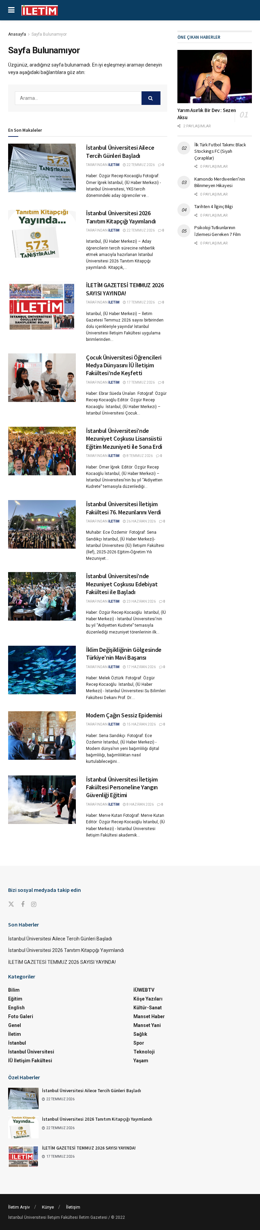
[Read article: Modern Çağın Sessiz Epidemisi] (42, 735)
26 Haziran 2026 (141, 521)
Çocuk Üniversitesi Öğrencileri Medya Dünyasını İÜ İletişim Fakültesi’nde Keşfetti (123, 365)
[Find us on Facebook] (22, 904)
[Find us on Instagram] (33, 904)
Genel (14, 1025)
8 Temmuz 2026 (139, 456)
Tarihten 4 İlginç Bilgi (213, 206)
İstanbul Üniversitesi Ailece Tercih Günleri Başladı (120, 151)
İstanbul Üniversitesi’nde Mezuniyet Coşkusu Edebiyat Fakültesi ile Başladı (122, 584)
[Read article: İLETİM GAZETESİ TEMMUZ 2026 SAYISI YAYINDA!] (42, 305)
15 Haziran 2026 (141, 724)
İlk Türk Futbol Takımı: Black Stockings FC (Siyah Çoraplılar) (220, 151)
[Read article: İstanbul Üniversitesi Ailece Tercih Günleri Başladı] (42, 168)
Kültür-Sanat (147, 1007)
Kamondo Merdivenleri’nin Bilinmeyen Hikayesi (219, 182)
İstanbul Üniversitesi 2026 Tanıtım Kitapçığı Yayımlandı (121, 217)
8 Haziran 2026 (140, 804)
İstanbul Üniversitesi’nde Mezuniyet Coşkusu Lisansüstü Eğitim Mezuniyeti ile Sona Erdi (124, 439)
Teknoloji (144, 1051)
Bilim (14, 990)
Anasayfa (17, 34)
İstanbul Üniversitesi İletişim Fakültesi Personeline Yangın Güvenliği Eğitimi (122, 787)
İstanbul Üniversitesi (31, 1051)
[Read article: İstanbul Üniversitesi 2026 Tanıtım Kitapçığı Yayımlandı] (42, 233)
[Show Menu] (11, 10)
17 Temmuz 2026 (140, 302)
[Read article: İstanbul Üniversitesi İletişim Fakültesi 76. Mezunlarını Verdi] (42, 524)
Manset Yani (147, 1025)
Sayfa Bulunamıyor (49, 34)
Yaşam (140, 1060)
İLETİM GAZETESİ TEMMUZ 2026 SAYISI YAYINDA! (125, 289)
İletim (14, 1034)
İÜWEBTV (143, 990)
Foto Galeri (20, 1016)
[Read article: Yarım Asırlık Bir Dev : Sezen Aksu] (214, 76)
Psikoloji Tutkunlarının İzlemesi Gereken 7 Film (217, 230)
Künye (48, 1207)
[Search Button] (151, 98)
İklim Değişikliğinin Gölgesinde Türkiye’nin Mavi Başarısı (123, 653)
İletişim (73, 1207)
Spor (138, 1043)
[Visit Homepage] (39, 10)
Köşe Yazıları (147, 999)
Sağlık (140, 1034)
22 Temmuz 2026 (140, 165)
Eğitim (15, 999)
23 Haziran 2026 (141, 601)
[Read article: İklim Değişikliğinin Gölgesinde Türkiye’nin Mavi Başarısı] (42, 670)
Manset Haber (149, 1016)
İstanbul (17, 1043)
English (16, 1007)
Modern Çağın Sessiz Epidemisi (124, 715)
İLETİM (114, 165)
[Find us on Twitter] (11, 904)
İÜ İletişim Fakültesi (30, 1060)
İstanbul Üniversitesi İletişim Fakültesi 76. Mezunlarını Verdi (124, 508)
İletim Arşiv (19, 1207)
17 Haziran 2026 (141, 667)
